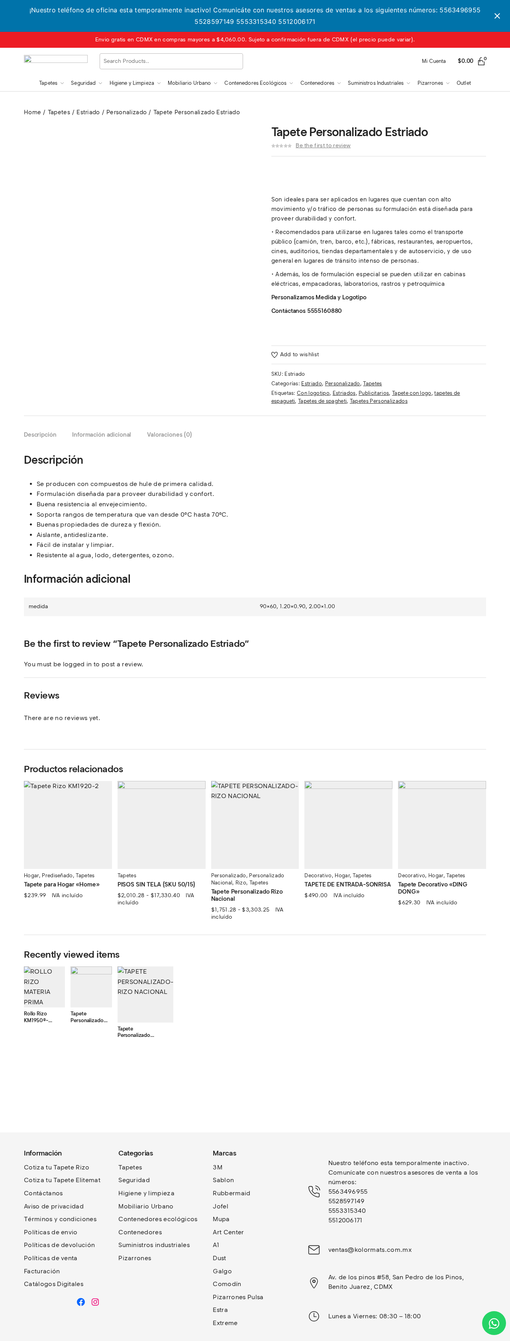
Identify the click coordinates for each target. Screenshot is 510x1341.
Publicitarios (374, 393)
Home (32, 112)
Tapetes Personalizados (379, 401)
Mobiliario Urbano (145, 1206)
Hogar (31, 875)
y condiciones (75, 1219)
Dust (219, 1258)
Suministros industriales (154, 1245)
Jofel (220, 1206)
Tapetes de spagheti (322, 401)
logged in (77, 664)
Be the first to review (323, 145)
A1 (216, 1245)
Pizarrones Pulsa (238, 1297)
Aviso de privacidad (54, 1206)
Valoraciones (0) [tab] (169, 434)
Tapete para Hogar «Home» (61, 884)
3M (217, 1167)
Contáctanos (43, 1193)
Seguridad (134, 1180)
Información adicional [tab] (101, 434)
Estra (220, 1310)
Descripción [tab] (40, 434)
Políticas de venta (51, 1258)
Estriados (344, 393)
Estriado (88, 112)
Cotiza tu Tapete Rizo (57, 1167)
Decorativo (318, 875)
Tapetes (59, 112)
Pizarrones (134, 1258)
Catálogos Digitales (53, 1284)
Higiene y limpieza (146, 1193)
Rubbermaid (231, 1193)
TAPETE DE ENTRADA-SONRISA (347, 884)
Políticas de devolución (59, 1245)
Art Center (228, 1232)
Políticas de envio (51, 1232)
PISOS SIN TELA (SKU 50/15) (157, 884)
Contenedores (140, 1232)
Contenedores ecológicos (157, 1219)
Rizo (240, 883)
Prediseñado (57, 875)
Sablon (223, 1180)
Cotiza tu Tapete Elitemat (62, 1180)
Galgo (222, 1271)
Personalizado (126, 112)
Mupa (221, 1219)
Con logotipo (313, 393)
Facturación (42, 1271)
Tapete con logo (412, 393)
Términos (39, 1219)
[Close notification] (497, 16)
